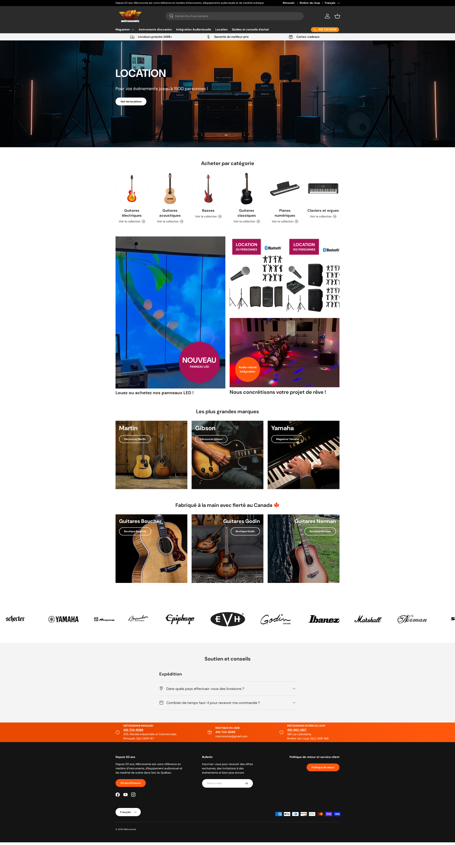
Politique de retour (323, 767)
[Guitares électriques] (132, 189)
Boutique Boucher (135, 531)
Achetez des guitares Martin (185, 96)
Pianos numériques (285, 213)
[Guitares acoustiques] (170, 189)
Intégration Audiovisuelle (193, 29)
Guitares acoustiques (170, 213)
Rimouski (289, 2)
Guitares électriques (132, 213)
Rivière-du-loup (310, 2)
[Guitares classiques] (247, 189)
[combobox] (234, 16)
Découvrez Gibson (211, 439)
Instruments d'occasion (155, 29)
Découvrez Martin (135, 439)
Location (221, 29)
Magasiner (123, 29)
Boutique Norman (320, 531)
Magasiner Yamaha (287, 439)
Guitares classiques (246, 213)
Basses (208, 210)
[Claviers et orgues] (323, 189)
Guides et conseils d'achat (250, 29)
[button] (337, 16)
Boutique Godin (245, 531)
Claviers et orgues (323, 210)
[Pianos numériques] (285, 189)
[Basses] (208, 189)
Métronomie (130, 829)
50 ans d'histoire (131, 783)
